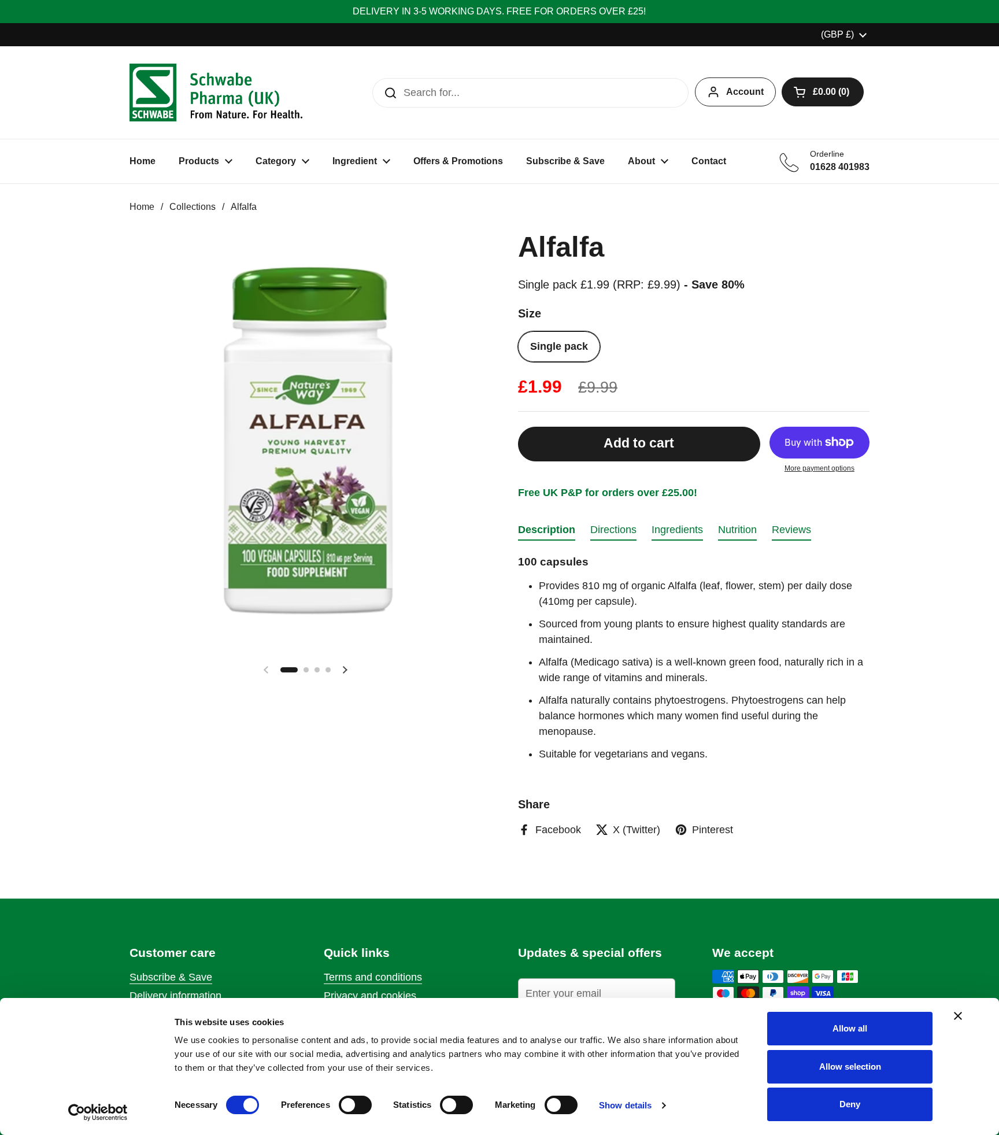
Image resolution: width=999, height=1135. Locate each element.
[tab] (546, 532)
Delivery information (175, 995)
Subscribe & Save (171, 977)
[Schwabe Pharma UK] (216, 92)
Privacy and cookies (370, 995)
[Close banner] (958, 1016)
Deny (849, 1104)
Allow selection (850, 1066)
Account (745, 92)
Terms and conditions (373, 977)
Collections (192, 207)
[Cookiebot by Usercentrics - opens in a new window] (98, 1112)
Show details (625, 1105)
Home (142, 207)
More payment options (819, 468)
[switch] (355, 1105)
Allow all (849, 1028)
